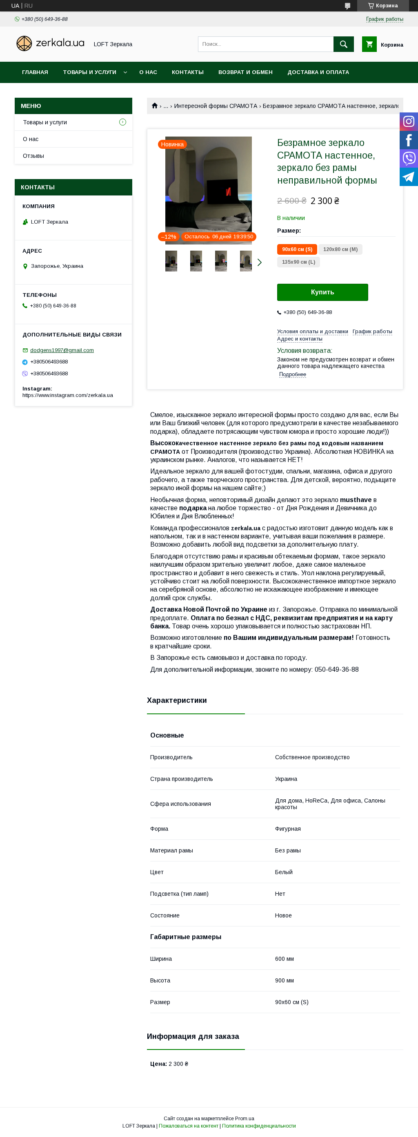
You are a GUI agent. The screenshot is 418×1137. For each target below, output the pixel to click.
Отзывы (33, 155)
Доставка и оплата (318, 72)
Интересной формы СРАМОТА (215, 106)
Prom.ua (244, 1118)
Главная (35, 72)
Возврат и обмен (245, 72)
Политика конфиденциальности (259, 1126)
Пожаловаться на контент (188, 1126)
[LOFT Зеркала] (49, 51)
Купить (322, 292)
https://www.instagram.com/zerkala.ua (67, 395)
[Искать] (344, 44)
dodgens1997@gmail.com (62, 350)
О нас (148, 72)
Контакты (188, 72)
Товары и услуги (89, 72)
